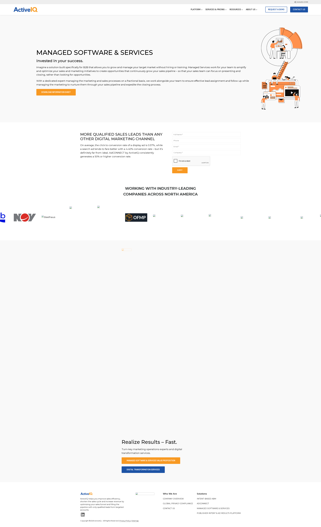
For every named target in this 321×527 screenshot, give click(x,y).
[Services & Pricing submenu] (226, 9)
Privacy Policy (125, 521)
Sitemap (135, 521)
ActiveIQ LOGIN (302, 2)
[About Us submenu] (256, 9)
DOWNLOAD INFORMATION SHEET (56, 92)
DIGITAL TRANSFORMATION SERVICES (143, 469)
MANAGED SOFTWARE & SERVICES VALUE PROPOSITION (151, 460)
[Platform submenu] (202, 9)
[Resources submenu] (242, 9)
